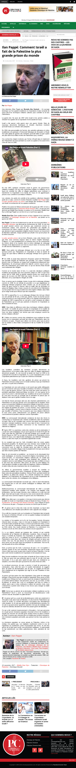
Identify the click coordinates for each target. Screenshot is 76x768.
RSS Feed (72, 760)
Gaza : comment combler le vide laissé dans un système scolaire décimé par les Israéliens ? (67, 233)
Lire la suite (54, 753)
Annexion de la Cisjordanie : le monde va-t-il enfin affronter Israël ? (8, 719)
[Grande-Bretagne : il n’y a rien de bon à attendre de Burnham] (55, 277)
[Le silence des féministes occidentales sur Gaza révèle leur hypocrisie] (55, 208)
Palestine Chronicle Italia (34, 745)
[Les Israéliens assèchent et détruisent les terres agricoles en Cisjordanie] (55, 174)
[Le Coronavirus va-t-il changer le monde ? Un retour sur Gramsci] (25, 707)
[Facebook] (70, 1)
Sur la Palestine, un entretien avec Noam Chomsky (25, 501)
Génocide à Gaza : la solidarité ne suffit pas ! (67, 220)
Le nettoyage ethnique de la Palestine (23, 217)
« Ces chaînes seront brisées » (11, 31)
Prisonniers (6, 27)
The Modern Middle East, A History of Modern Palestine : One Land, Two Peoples (32, 647)
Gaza (47, 23)
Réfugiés (67, 23)
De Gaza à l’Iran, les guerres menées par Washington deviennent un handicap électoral (67, 256)
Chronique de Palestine (33, 740)
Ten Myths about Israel (25, 650)
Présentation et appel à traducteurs (43, 31)
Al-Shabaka (33, 23)
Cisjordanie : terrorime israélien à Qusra (67, 266)
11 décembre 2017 (10, 61)
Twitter (23, 658)
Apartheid (10, 676)
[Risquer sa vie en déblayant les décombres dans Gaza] (55, 187)
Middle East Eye (23, 665)
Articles (13, 23)
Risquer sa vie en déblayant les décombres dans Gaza (67, 187)
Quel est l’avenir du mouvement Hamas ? (67, 243)
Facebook (15, 658)
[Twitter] (74, 1)
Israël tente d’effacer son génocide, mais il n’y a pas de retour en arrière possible (67, 198)
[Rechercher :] (66, 34)
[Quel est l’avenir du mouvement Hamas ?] (55, 245)
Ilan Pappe (8, 105)
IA (13, 27)
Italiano (20, 1)
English (12, 1)
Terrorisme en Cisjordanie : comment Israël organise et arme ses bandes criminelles (41, 720)
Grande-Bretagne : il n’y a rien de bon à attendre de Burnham (67, 276)
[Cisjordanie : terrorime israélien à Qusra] (55, 267)
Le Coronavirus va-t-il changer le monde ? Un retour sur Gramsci (25, 718)
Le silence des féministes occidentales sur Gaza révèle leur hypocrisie (67, 209)
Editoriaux (22, 23)
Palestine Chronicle (32, 742)
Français (4, 1)
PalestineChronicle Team (60, 765)
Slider (31, 61)
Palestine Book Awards (27, 208)
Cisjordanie (57, 23)
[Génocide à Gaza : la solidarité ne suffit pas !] (55, 221)
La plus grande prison (10, 238)
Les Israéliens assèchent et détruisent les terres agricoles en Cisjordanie (67, 176)
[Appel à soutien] (51, 11)
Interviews (26, 61)
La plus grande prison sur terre (13, 201)
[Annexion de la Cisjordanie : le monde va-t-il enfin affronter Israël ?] (9, 707)
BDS (41, 23)
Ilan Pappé (42, 200)
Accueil (4, 23)
